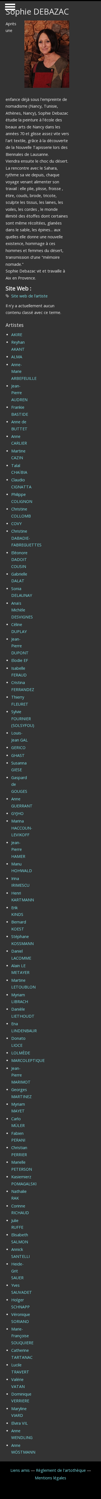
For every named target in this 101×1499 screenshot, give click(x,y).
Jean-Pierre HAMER (18, 849)
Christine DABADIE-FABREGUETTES (26, 538)
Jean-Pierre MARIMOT (21, 1075)
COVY (16, 523)
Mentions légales (50, 1477)
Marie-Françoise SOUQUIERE (22, 1335)
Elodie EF (19, 660)
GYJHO (17, 813)
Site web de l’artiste (29, 296)
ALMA (16, 356)
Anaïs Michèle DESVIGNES (22, 610)
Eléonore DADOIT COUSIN (19, 559)
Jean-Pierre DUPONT (20, 645)
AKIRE (16, 334)
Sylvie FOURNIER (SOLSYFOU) (22, 718)
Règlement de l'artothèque (61, 1470)
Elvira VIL (19, 1423)
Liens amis (20, 1470)
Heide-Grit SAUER (17, 1270)
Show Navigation (9, 8)
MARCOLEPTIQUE (28, 1060)
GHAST (18, 755)
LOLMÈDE (20, 1052)
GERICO (18, 747)
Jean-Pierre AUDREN (19, 392)
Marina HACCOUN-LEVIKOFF (21, 827)
